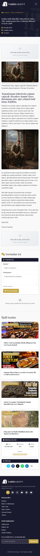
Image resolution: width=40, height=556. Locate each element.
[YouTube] (22, 492)
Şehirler (3, 501)
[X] (17, 466)
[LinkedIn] (27, 466)
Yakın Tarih (4, 507)
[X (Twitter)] (17, 492)
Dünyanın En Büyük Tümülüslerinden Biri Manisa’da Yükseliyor (18, 433)
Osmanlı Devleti (6, 512)
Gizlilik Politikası (6, 533)
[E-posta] (31, 466)
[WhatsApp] (22, 466)
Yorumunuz (7, 272)
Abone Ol (33, 541)
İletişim (3, 530)
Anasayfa (6, 12)
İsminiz (6, 264)
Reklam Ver (5, 527)
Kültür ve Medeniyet (17, 12)
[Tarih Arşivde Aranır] (14, 4)
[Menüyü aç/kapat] (36, 4)
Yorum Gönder (12, 291)
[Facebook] (13, 466)
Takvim (3, 515)
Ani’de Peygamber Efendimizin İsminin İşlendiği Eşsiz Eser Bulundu (17, 403)
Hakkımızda (5, 524)
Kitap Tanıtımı (5, 509)
